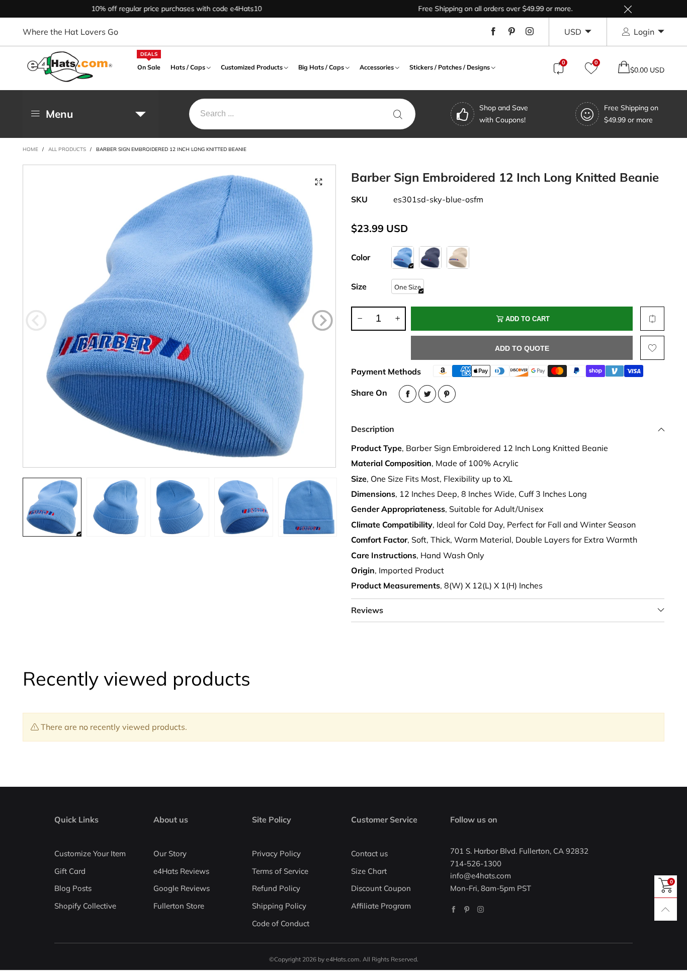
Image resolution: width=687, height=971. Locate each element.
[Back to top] (665, 909)
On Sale (148, 66)
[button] (36, 321)
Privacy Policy (276, 853)
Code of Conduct (280, 923)
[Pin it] (447, 394)
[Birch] (458, 257)
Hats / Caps (187, 67)
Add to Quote (522, 348)
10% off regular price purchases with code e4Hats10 (160, 8)
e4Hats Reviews (181, 871)
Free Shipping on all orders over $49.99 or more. (479, 8)
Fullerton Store (178, 906)
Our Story (170, 853)
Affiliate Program (381, 906)
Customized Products (252, 67)
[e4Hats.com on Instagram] (480, 909)
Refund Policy (276, 888)
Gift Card (69, 871)
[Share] (407, 394)
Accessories (377, 67)
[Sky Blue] (402, 257)
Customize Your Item (90, 853)
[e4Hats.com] (70, 67)
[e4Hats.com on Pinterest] (467, 909)
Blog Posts (73, 888)
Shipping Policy (279, 906)
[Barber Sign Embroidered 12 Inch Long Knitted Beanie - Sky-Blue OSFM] (179, 316)
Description (372, 429)
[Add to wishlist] (652, 348)
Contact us (369, 853)
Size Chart (369, 871)
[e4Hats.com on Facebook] (453, 909)
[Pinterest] (511, 32)
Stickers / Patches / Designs (449, 67)
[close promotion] (627, 9)
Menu (59, 113)
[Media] (318, 182)
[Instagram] (530, 32)
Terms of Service (280, 871)
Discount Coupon (381, 888)
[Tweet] (427, 394)
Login (644, 32)
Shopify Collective (85, 906)
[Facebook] (493, 32)
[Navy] (430, 257)
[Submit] (397, 114)
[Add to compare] (652, 319)
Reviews (367, 610)
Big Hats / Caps (321, 67)
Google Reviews (181, 888)
